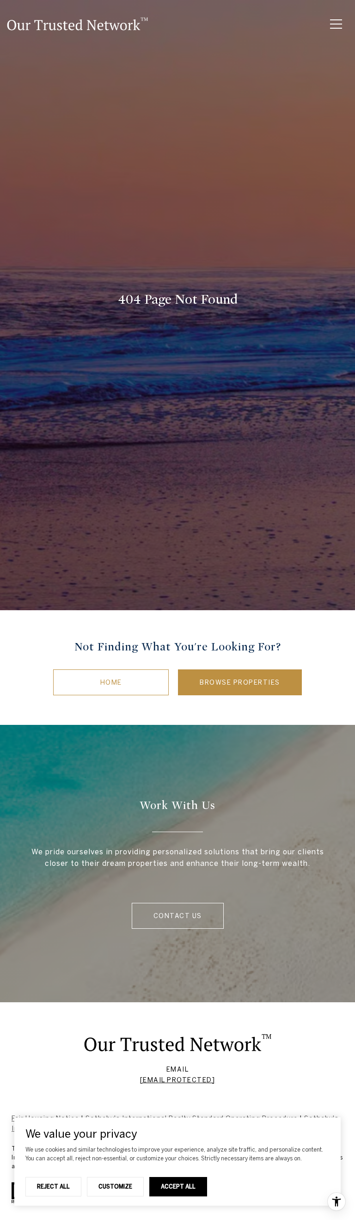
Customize (115, 1186)
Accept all (178, 1186)
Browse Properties (240, 682)
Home (111, 682)
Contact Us (177, 916)
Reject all (53, 1186)
